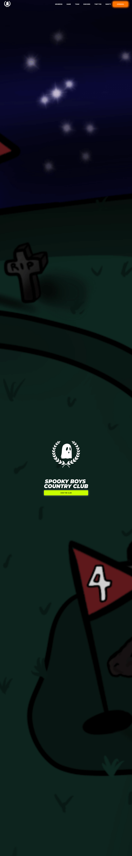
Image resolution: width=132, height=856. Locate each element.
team (77, 4)
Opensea (120, 4)
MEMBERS (58, 4)
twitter (97, 4)
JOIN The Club (66, 493)
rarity (108, 4)
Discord (86, 4)
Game (69, 4)
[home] (7, 4)
